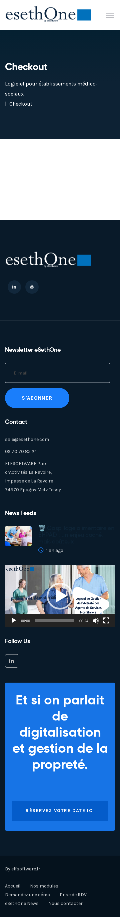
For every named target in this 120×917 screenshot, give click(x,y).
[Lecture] (13, 620)
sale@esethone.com (27, 439)
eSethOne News (22, 903)
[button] (60, 596)
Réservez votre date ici (60, 810)
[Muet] (95, 620)
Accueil (12, 886)
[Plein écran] (106, 620)
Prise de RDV (73, 895)
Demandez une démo (27, 895)
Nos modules (44, 886)
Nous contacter (65, 903)
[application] (60, 596)
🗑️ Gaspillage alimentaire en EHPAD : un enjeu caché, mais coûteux (76, 534)
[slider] (54, 620)
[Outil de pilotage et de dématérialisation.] (49, 15)
